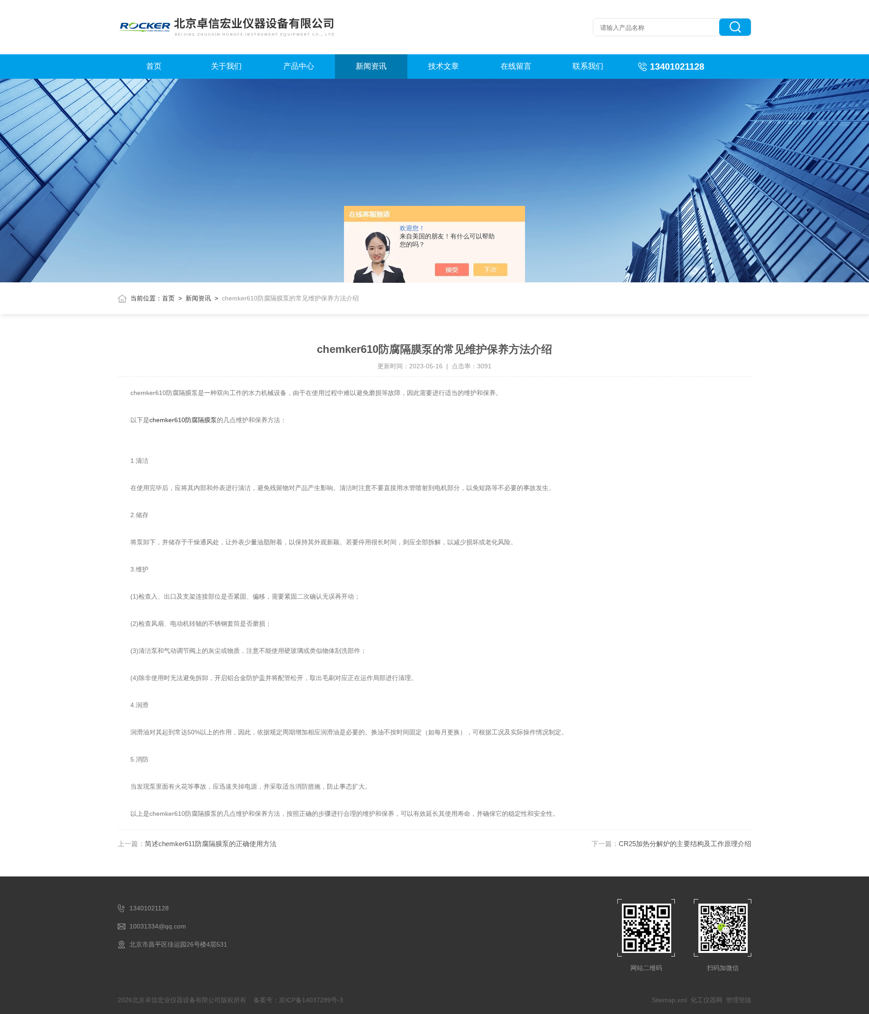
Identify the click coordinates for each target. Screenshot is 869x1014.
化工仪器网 (706, 1000)
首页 (154, 66)
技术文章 (443, 66)
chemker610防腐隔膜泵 (183, 420)
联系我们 (588, 66)
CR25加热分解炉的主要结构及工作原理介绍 (685, 843)
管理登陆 (738, 1000)
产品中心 (298, 66)
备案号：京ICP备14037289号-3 (298, 1000)
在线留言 (516, 66)
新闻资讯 (371, 66)
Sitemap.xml (669, 1000)
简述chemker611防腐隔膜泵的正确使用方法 (211, 843)
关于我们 (226, 66)
